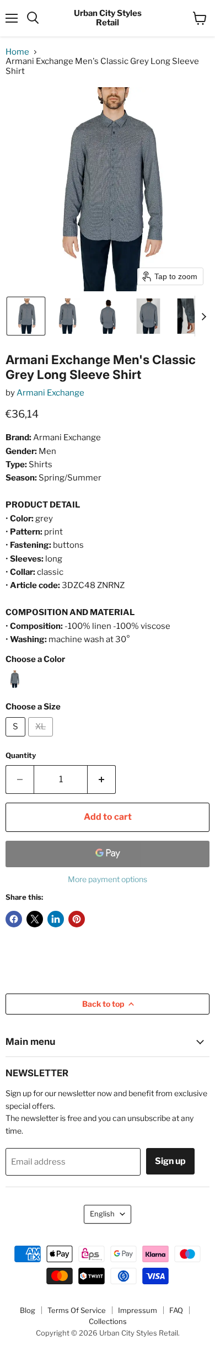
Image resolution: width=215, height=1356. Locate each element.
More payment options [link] (107, 879)
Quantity (21, 755)
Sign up (170, 1161)
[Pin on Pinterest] (76, 919)
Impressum (137, 1310)
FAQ (176, 1310)
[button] (26, 316)
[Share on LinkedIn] (55, 919)
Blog (27, 1310)
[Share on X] (34, 919)
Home (17, 52)
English (102, 1213)
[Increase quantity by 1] (102, 779)
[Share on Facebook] (14, 919)
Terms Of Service (76, 1310)
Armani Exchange (50, 393)
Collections (108, 1321)
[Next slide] (203, 316)
